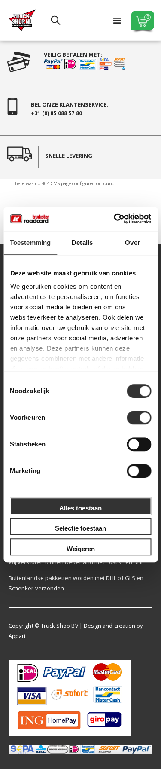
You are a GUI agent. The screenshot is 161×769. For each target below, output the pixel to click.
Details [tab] (82, 242)
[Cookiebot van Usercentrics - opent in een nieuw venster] (114, 218)
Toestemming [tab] (30, 242)
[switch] (139, 418)
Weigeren (81, 548)
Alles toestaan (80, 508)
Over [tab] (132, 242)
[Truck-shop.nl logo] (22, 20)
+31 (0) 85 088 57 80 (56, 113)
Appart (17, 636)
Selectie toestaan (80, 528)
